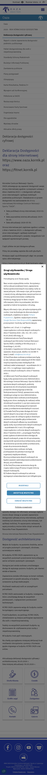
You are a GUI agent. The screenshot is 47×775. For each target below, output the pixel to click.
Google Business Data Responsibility (18, 320)
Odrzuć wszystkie (23, 501)
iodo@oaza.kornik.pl (22, 354)
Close (42, 266)
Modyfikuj (23, 485)
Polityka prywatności (23, 507)
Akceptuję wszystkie (23, 493)
